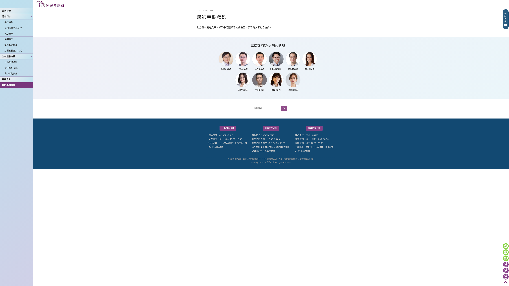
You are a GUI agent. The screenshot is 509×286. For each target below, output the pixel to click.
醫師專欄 (505, 17)
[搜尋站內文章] (284, 108)
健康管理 (9, 33)
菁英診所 (6, 11)
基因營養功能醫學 (13, 28)
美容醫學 (9, 39)
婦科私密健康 (11, 45)
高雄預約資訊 (11, 73)
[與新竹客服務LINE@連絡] (506, 252)
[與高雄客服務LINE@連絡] (506, 258)
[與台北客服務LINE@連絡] (506, 246)
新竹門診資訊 (271, 128)
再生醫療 (9, 22)
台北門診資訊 (228, 128)
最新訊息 (6, 79)
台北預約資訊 (11, 62)
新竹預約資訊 (11, 68)
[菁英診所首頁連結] (50, 4)
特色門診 (6, 16)
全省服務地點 (8, 56)
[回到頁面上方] (506, 283)
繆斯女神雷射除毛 (13, 51)
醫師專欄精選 (8, 85)
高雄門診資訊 (314, 128)
